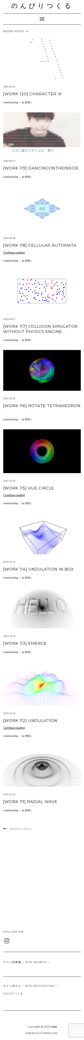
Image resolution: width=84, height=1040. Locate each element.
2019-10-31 (9, 398)
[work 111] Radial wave (30, 801)
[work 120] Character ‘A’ (32, 94)
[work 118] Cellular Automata (39, 245)
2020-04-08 (9, 238)
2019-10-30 (9, 480)
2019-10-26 (9, 636)
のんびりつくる (42, 5)
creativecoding (10, 102)
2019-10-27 (9, 561)
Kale (54, 1026)
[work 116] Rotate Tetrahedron (42, 405)
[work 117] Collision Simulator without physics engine (40, 329)
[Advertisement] (42, 881)
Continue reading (14, 252)
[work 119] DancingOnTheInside (41, 168)
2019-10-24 (9, 713)
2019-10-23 (9, 794)
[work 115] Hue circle (28, 488)
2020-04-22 (9, 86)
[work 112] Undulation (30, 720)
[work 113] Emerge (25, 643)
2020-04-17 (9, 160)
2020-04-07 (9, 319)
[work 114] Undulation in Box (38, 569)
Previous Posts (20, 829)
